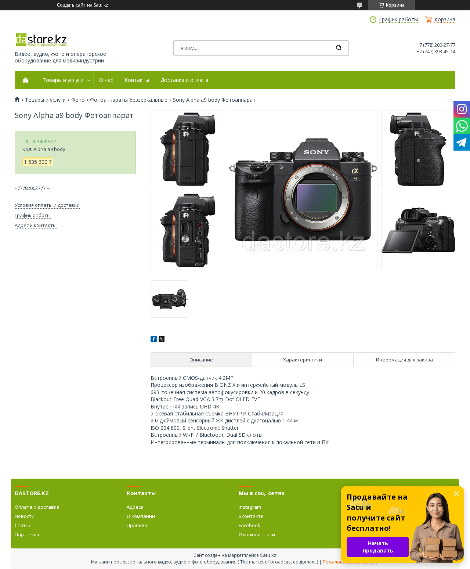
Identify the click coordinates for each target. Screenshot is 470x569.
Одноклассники (257, 534)
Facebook (249, 525)
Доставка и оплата (184, 80)
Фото (78, 100)
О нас (106, 80)
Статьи (23, 525)
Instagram (250, 507)
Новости (25, 516)
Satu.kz (268, 555)
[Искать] (338, 48)
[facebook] (154, 339)
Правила (137, 525)
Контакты (136, 80)
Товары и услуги (63, 80)
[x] (161, 339)
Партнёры (27, 534)
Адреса (135, 507)
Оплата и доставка (37, 507)
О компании (141, 516)
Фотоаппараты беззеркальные (128, 100)
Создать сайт (71, 5)
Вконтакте (251, 516)
